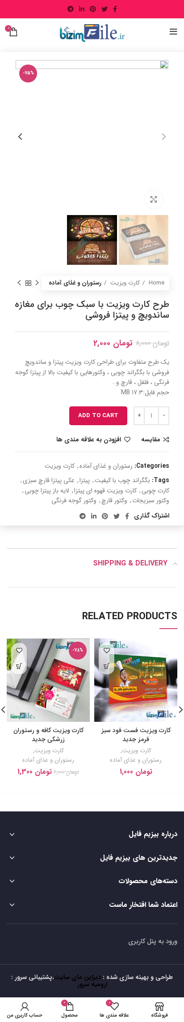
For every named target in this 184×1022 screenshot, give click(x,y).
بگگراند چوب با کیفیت (122, 480)
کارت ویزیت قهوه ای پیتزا (105, 491)
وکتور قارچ (114, 500)
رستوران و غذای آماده (75, 283)
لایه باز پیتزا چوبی (47, 491)
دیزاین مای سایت (77, 977)
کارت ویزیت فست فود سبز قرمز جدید (136, 734)
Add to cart (98, 415)
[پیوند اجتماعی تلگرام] (70, 9)
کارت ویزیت (124, 283)
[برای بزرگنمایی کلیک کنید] (154, 199)
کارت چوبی (155, 491)
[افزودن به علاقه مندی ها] (106, 651)
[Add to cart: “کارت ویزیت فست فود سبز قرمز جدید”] (106, 666)
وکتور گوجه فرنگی (73, 500)
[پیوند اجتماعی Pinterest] (93, 9)
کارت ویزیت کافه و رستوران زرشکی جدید (48, 734)
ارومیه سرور (92, 984)
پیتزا (84, 480)
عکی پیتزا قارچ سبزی (49, 480)
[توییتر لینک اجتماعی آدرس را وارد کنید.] (104, 9)
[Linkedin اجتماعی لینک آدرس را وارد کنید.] (81, 9)
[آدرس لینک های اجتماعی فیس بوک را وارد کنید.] (115, 9)
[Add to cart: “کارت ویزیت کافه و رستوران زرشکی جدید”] (19, 666)
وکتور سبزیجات (150, 500)
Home (156, 283)
